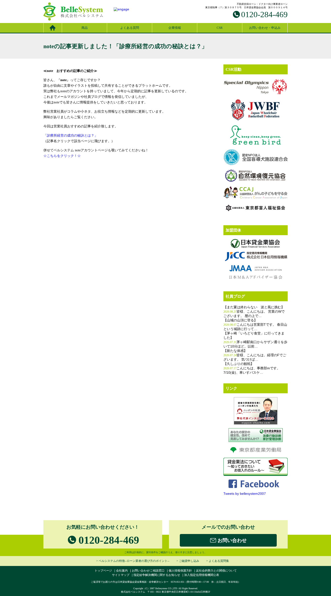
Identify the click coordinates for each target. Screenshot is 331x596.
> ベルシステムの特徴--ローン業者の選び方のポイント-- (132, 561)
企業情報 (174, 28)
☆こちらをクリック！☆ (62, 156)
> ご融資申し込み (187, 561)
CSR (220, 28)
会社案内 (122, 570)
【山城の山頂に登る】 (240, 320)
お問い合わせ (231, 540)
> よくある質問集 (217, 561)
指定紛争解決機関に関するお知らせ (157, 575)
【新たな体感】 (235, 351)
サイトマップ (120, 575)
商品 (84, 28)
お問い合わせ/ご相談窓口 (148, 570)
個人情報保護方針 (180, 570)
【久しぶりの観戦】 (238, 364)
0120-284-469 (264, 14)
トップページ (103, 570)
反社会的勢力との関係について (216, 570)
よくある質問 (129, 28)
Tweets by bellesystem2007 (244, 493)
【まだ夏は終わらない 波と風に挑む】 (253, 307)
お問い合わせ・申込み (265, 28)
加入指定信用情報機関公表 (201, 575)
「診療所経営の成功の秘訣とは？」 (70, 135)
